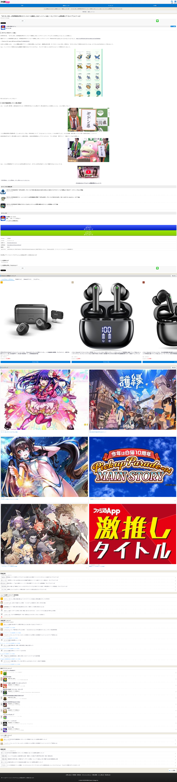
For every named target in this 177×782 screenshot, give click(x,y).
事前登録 (84, 11)
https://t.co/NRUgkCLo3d (81, 38)
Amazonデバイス (27, 279)
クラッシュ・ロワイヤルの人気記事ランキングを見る (10, 643)
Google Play (88, 233)
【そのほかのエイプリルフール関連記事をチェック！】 (88, 183)
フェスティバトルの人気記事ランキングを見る (9, 638)
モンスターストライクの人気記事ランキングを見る (10, 648)
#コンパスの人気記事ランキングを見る (8, 627)
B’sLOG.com (107, 774)
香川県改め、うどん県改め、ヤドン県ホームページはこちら (16, 180)
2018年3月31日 (25, 41)
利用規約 (74, 774)
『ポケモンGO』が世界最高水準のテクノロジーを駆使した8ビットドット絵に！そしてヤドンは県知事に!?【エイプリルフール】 (96, 8)
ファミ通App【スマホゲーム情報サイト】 (52, 8)
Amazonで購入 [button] (35, 362)
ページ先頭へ (173, 770)
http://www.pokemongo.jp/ (12, 242)
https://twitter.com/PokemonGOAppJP (14, 245)
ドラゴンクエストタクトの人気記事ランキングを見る (10, 664)
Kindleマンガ (18, 279)
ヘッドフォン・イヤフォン (7, 279)
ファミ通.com (101, 774)
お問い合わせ (69, 774)
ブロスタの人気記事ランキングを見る (8, 653)
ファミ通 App (5, 2)
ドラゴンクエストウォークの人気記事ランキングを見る (11, 632)
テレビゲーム (36, 279)
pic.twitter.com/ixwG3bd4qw (94, 38)
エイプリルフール (4, 262)
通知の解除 (94, 774)
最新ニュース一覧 (65, 8)
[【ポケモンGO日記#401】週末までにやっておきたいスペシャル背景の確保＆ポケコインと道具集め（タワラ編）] (30, 208)
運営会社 (79, 774)
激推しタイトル (91, 11)
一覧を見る (173, 275)
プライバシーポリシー (87, 774)
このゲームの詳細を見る (13, 220)
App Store (88, 227)
